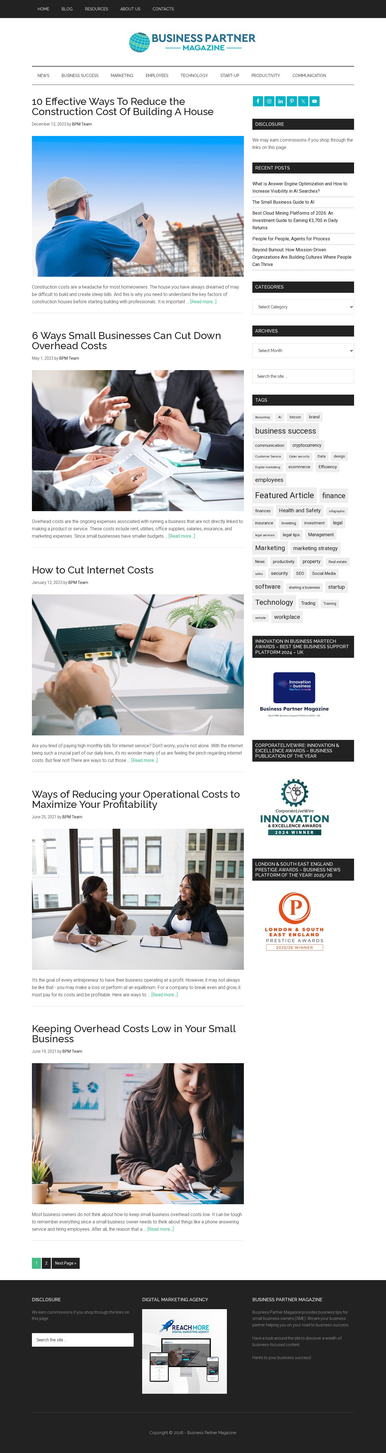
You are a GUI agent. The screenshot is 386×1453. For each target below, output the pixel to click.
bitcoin (295, 417)
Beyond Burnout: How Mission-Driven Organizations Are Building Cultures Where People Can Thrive (302, 257)
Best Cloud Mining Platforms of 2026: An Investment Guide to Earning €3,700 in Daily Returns (295, 220)
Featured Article (284, 495)
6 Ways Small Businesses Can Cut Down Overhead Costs (126, 340)
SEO (300, 573)
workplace (287, 617)
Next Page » (65, 1263)
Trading (308, 603)
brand (314, 417)
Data (322, 456)
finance (333, 495)
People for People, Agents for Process (291, 238)
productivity (283, 561)
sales (259, 574)
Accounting (262, 417)
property (311, 561)
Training (330, 604)
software (268, 586)
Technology (274, 602)
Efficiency (327, 466)
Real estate (338, 562)
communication (269, 445)
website (260, 618)
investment (314, 523)
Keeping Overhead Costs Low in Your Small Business (134, 1034)
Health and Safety (300, 510)
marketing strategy (315, 548)
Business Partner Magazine (193, 42)
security (279, 573)
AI (279, 417)
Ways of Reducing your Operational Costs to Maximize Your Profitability (136, 799)
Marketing (270, 548)
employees (269, 479)
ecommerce (299, 467)
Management (321, 534)
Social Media (324, 573)
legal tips (291, 534)
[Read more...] (203, 301)
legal (337, 523)
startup (336, 587)
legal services (265, 535)
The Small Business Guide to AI (283, 202)
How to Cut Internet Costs (92, 570)
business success (285, 431)
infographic (337, 511)
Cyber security (299, 456)
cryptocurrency (307, 445)
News (260, 561)
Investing (288, 523)
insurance (264, 523)
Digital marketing (267, 467)
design (339, 456)
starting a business (304, 587)
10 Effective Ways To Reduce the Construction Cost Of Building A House (123, 106)
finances (263, 511)
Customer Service (268, 456)
